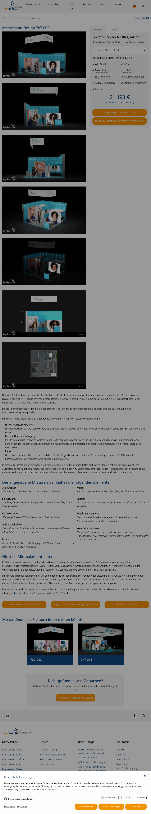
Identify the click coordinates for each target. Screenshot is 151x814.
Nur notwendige (86, 806)
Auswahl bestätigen (111, 806)
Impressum (22, 806)
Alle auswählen (136, 806)
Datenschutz (9, 806)
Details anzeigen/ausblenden (20, 799)
